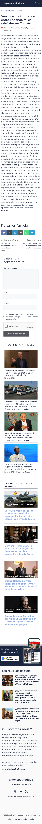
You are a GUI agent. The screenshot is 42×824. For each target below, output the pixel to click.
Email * (6, 303)
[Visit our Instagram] (21, 791)
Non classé (16, 10)
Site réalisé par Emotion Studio (21, 819)
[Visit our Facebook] (15, 791)
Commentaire (10, 268)
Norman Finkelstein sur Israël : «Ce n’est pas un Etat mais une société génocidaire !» (19, 372)
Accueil (5, 10)
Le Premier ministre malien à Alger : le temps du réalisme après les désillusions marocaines (21, 466)
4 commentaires (22, 441)
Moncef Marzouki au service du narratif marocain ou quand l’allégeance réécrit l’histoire (19, 435)
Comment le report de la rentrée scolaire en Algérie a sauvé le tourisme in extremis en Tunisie (20, 404)
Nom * (6, 292)
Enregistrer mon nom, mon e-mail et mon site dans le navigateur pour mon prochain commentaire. (22, 316)
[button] (35, 3)
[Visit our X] (26, 791)
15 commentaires (23, 472)
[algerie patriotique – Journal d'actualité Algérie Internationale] (14, 3)
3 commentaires (22, 409)
